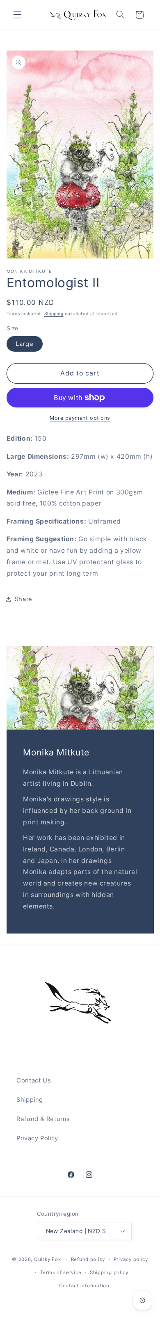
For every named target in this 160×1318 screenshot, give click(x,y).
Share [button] (23, 599)
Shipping (54, 313)
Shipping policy (109, 1272)
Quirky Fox (47, 1259)
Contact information (84, 1285)
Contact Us (33, 1080)
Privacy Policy (37, 1138)
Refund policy (88, 1259)
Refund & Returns (43, 1119)
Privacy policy (131, 1259)
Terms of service (61, 1272)
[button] (17, 14)
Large (25, 344)
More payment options (80, 418)
